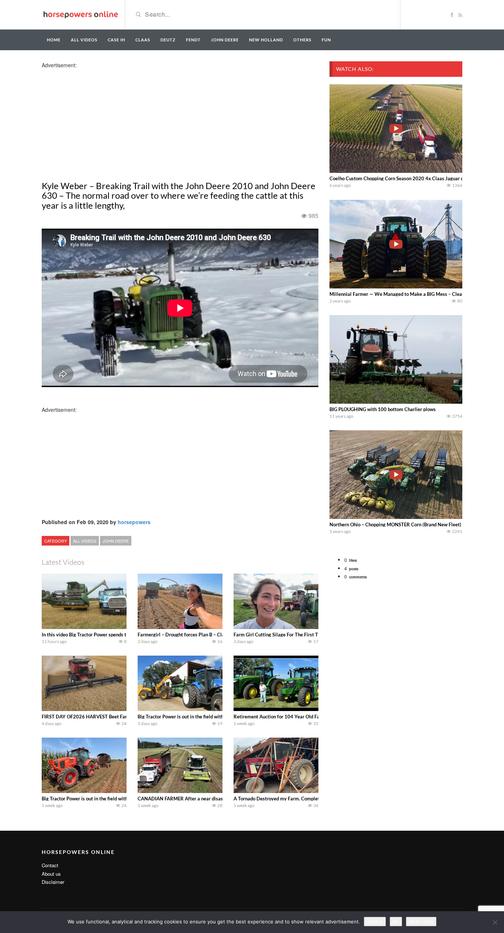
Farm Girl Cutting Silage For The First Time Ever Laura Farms (299, 635)
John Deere (225, 39)
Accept (375, 922)
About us (51, 873)
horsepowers (134, 522)
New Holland (266, 39)
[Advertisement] (100, 120)
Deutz (168, 39)
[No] (494, 922)
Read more (421, 922)
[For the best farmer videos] (80, 14)
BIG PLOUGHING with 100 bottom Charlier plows (382, 409)
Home (54, 39)
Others (302, 39)
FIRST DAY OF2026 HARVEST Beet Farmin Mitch (95, 717)
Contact (50, 865)
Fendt (193, 39)
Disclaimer (53, 881)
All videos (84, 39)
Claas (142, 39)
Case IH (116, 39)
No (396, 922)
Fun (326, 39)
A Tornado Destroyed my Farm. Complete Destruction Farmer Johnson (309, 799)
